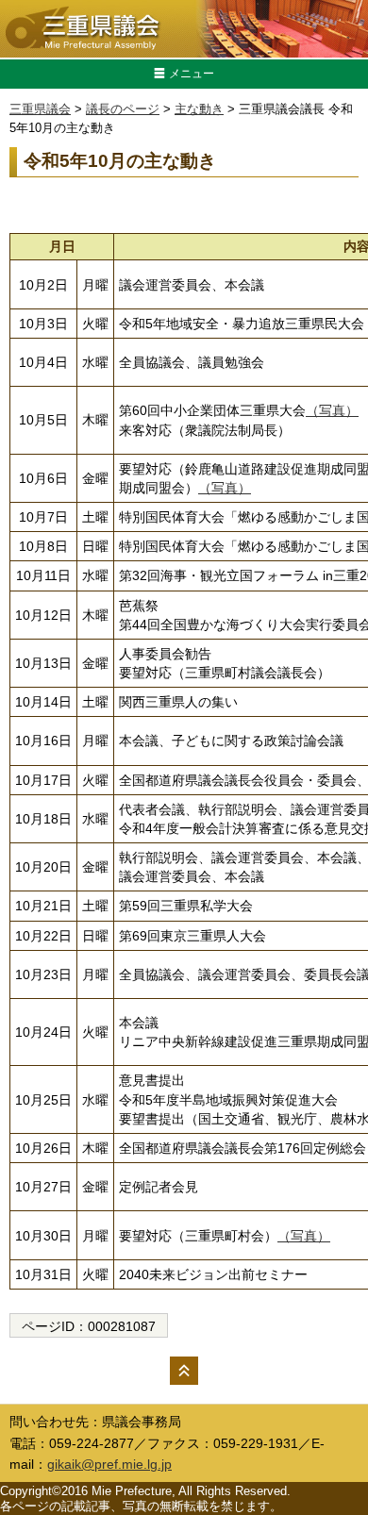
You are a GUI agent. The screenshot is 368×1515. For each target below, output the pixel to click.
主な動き (199, 109)
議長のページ (122, 109)
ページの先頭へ (184, 1371)
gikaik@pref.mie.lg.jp (109, 1464)
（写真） (332, 410)
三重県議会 (40, 109)
